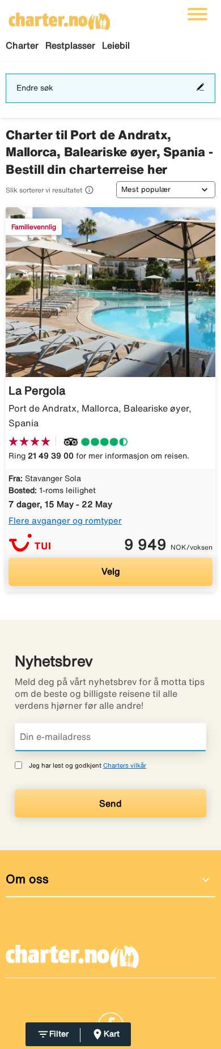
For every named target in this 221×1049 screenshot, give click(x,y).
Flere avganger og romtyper (65, 520)
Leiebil (116, 45)
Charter (22, 45)
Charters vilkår (124, 765)
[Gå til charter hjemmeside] (59, 17)
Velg (110, 571)
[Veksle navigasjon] (197, 14)
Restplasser (70, 45)
